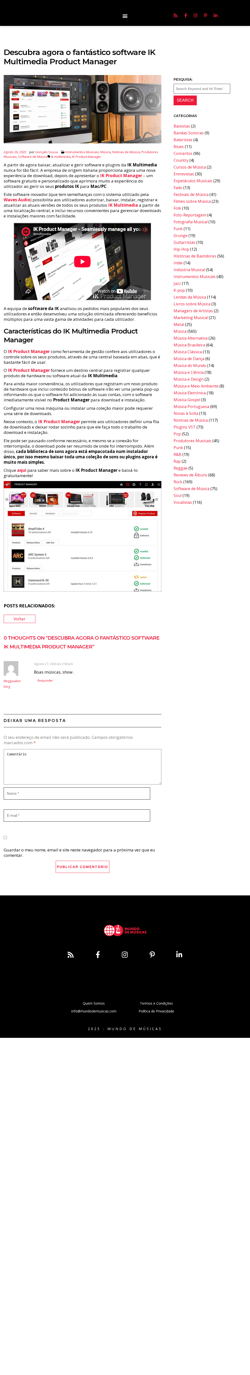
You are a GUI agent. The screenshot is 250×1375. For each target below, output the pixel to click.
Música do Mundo (190, 365)
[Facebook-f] (185, 15)
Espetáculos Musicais (193, 180)
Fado (178, 187)
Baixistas (182, 126)
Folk (177, 208)
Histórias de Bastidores (195, 256)
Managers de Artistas (193, 310)
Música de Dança (189, 358)
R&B (177, 454)
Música (105, 152)
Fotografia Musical (191, 222)
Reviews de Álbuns (190, 475)
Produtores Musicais (192, 440)
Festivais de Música (191, 194)
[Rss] (175, 15)
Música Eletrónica (190, 393)
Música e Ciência (189, 372)
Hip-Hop (181, 249)
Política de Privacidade (156, 1011)
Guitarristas (184, 242)
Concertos (183, 153)
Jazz (177, 283)
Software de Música (33, 156)
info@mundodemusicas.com (93, 1011)
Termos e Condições (156, 1003)
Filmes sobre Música (192, 201)
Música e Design (189, 379)
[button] (125, 16)
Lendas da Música (190, 297)
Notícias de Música (126, 152)
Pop (177, 434)
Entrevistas (184, 174)
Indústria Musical (189, 269)
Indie (178, 263)
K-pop (179, 290)
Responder (45, 680)
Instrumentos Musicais (82, 152)
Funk (178, 228)
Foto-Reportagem (190, 215)
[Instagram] (195, 15)
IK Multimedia (123, 205)
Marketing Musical (191, 317)
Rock (178, 481)
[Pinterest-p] (205, 15)
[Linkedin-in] (215, 15)
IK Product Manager (86, 156)
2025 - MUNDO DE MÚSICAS (125, 1028)
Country (181, 160)
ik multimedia (61, 156)
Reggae (181, 468)
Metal (179, 324)
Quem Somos (94, 1003)
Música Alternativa (191, 338)
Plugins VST (185, 427)
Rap (177, 461)
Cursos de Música (190, 167)
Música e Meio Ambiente (196, 386)
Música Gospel (187, 399)
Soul (178, 495)
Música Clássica (188, 351)
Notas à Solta (186, 413)
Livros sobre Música (192, 304)
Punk (178, 447)
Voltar (19, 619)
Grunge (181, 235)
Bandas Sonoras (189, 133)
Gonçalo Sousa (46, 152)
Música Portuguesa (191, 406)
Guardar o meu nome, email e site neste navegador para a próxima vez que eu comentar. (79, 852)
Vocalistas (183, 502)
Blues (179, 146)
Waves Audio (17, 200)
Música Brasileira (189, 345)
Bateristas (183, 139)
